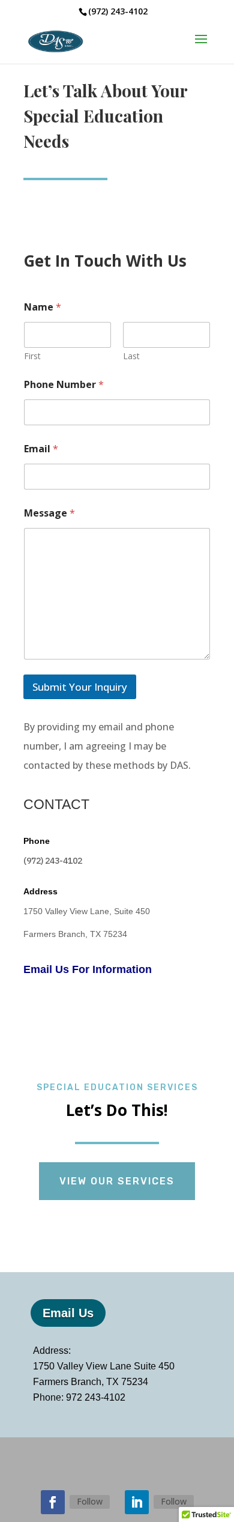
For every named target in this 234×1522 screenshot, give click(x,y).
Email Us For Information (90, 969)
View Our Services (117, 1181)
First (32, 356)
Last (131, 356)
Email (41, 449)
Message (49, 513)
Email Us (68, 1313)
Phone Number (64, 384)
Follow (90, 1501)
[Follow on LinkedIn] (137, 1502)
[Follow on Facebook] (53, 1502)
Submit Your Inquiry (79, 687)
